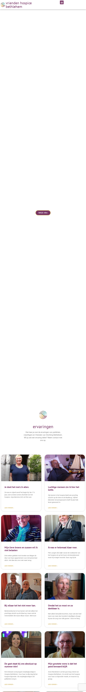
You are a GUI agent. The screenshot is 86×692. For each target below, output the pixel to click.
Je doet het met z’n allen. (16, 487)
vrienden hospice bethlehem (19, 5)
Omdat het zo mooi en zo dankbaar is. (60, 607)
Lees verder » (9, 508)
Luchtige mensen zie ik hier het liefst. (63, 488)
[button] (62, 2)
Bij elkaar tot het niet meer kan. (20, 605)
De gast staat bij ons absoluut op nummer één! (20, 665)
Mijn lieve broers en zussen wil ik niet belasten (21, 549)
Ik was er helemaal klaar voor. (62, 547)
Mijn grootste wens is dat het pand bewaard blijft (62, 665)
